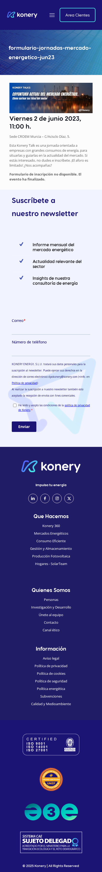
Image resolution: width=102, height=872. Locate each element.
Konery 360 (51, 525)
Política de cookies (51, 673)
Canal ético (51, 630)
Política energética (51, 688)
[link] (51, 779)
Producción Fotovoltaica (51, 556)
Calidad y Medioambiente (51, 703)
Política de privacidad (51, 665)
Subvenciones (51, 696)
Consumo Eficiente (51, 541)
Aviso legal (51, 658)
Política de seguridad (51, 681)
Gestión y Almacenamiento (51, 548)
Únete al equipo (51, 614)
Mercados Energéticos (51, 533)
